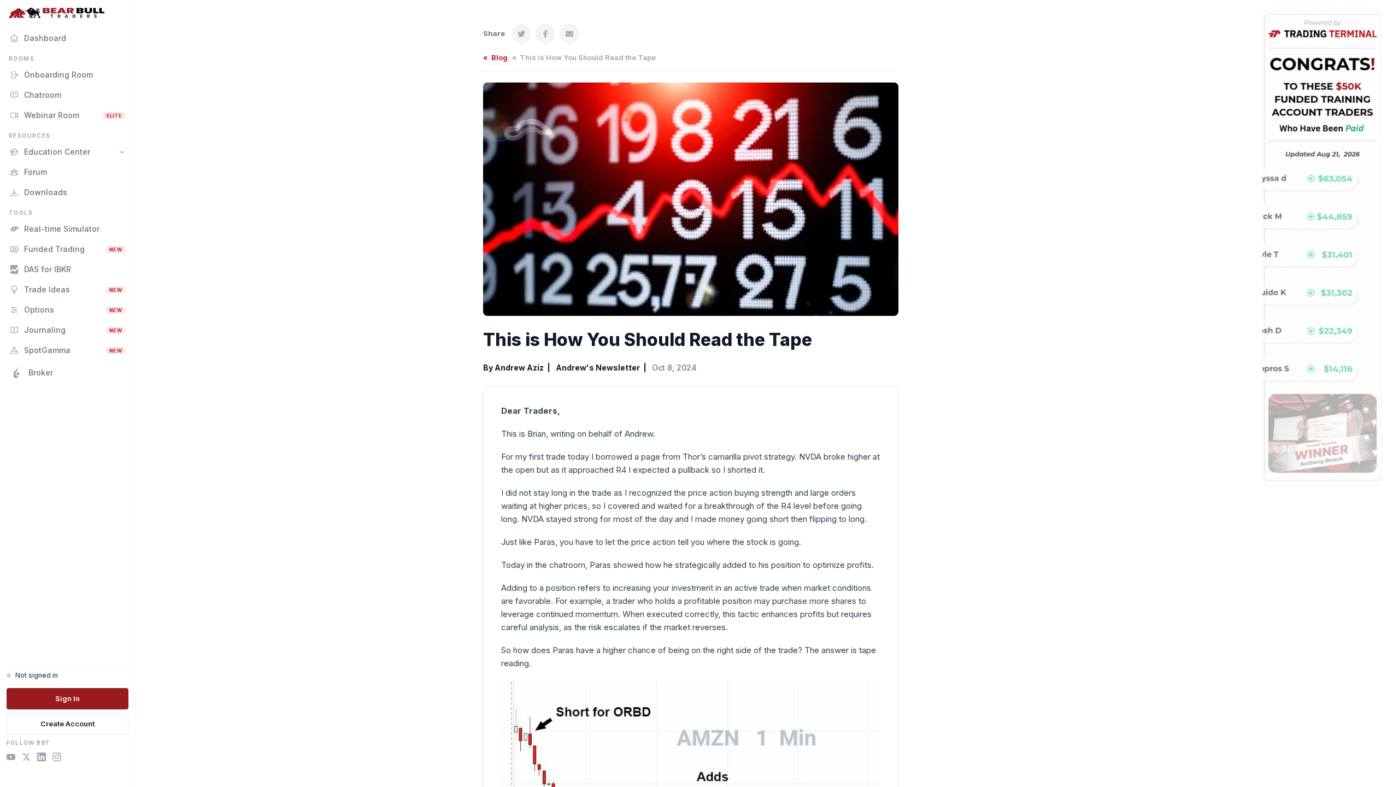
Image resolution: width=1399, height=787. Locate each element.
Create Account (67, 723)
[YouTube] (11, 758)
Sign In (67, 698)
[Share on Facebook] (545, 34)
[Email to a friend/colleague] (569, 34)
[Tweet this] (521, 34)
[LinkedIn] (41, 758)
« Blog (495, 57)
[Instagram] (56, 758)
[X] (26, 758)
